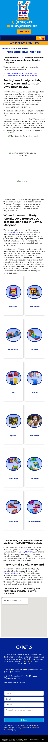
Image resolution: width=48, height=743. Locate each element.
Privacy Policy (21, 728)
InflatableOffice (22, 741)
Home (3, 48)
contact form (26, 661)
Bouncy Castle (30, 73)
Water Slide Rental (29, 75)
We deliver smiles (24, 43)
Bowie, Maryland (26, 552)
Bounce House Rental (13, 73)
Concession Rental (11, 75)
